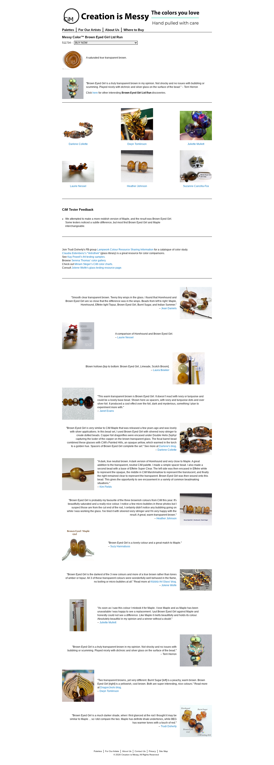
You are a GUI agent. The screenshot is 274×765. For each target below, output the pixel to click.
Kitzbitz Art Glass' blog (163, 581)
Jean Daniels (169, 308)
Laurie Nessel (78, 186)
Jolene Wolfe (169, 585)
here (95, 92)
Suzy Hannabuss (120, 546)
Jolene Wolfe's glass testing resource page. (97, 267)
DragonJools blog (110, 687)
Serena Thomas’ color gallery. (88, 260)
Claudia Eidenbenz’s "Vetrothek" (81, 253)
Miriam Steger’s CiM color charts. (93, 264)
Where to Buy (134, 30)
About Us (112, 30)
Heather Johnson (137, 186)
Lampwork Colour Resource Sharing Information (125, 249)
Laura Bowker (161, 370)
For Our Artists (89, 30)
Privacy (152, 751)
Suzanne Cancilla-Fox (196, 186)
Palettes (68, 30)
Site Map (163, 751)
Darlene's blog (167, 446)
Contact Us (140, 751)
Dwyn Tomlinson (137, 144)
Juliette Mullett (196, 144)
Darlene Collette (78, 144)
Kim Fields (106, 486)
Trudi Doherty (169, 726)
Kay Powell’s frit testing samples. (86, 256)
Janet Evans (107, 410)
